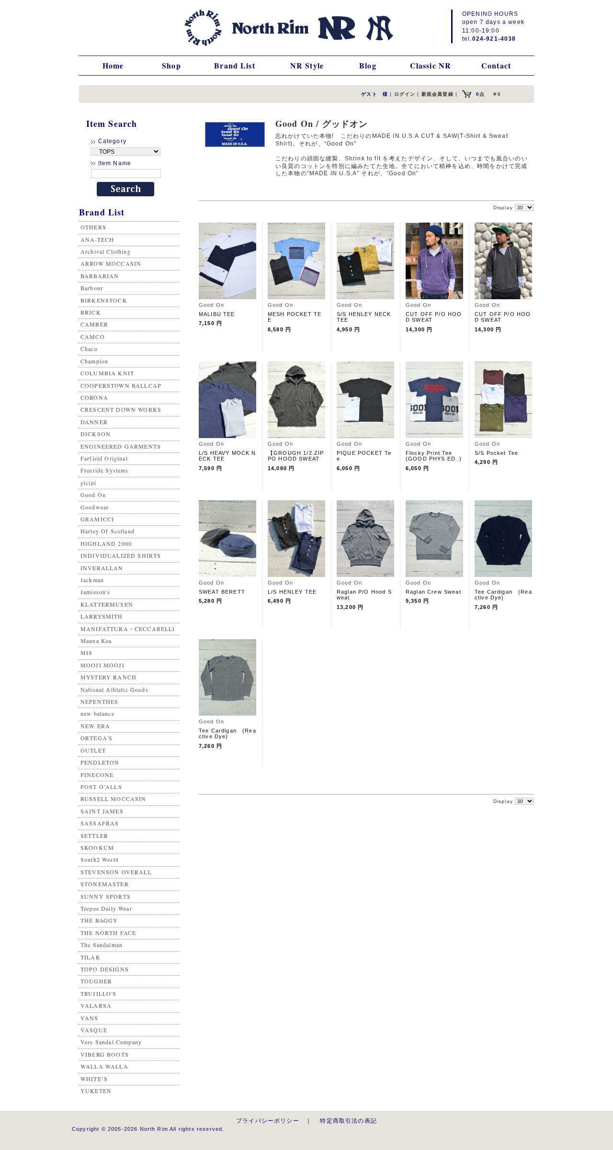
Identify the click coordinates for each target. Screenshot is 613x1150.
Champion (94, 361)
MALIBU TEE (217, 314)
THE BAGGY (99, 920)
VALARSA (96, 1005)
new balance (97, 713)
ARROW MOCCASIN (110, 263)
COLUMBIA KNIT (107, 373)
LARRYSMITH (101, 616)
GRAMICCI (97, 519)
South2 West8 (99, 859)
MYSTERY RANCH (108, 677)
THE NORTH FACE (108, 932)
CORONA (94, 397)
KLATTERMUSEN (106, 604)
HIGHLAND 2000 (106, 543)
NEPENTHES (99, 701)
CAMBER (94, 324)
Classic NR (431, 65)
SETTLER (94, 835)
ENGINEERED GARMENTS (120, 446)
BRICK (90, 312)
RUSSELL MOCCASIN (113, 798)
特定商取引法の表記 (348, 1120)
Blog (367, 65)
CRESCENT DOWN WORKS (120, 409)
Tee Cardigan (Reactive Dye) (503, 594)
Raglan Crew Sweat (433, 592)
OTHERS (93, 227)
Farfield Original (104, 458)
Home (113, 65)
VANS (89, 1018)
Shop (171, 65)
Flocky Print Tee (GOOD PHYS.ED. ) (434, 456)
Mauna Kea (96, 640)
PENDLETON (99, 762)
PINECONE (97, 774)
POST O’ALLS (101, 786)
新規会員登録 (437, 94)
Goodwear (94, 507)
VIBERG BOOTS (104, 1054)
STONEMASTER (104, 884)
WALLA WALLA (104, 1066)
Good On (93, 494)
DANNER (94, 422)
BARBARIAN (99, 276)
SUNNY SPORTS (105, 896)
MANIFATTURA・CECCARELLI (127, 628)
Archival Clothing (105, 251)
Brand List (234, 65)
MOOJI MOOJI (102, 665)
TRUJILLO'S (98, 993)
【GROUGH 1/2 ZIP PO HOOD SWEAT (296, 456)
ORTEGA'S (96, 738)
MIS (86, 652)
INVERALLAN (102, 568)
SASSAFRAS (99, 823)
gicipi (88, 482)
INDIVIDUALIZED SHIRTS (120, 555)
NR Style (307, 65)
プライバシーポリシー (267, 1120)
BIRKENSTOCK (103, 300)
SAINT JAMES (102, 811)
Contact (496, 65)
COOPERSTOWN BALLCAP (120, 385)
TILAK (90, 957)
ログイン (405, 94)
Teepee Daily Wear (106, 908)
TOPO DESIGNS (104, 969)
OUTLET (93, 750)
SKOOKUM (97, 847)
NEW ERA (95, 726)
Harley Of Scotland (107, 531)
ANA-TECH (97, 239)
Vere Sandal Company (111, 1042)
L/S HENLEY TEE (292, 592)
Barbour (91, 288)
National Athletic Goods (114, 689)
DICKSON (95, 434)
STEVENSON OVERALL (116, 872)
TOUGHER (96, 981)
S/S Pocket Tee (496, 453)
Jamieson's (95, 592)
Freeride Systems (104, 470)
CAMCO (92, 336)
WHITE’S (94, 1078)
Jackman (92, 580)
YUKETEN (96, 1090)
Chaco (89, 348)
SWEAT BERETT (222, 592)
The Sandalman (101, 944)
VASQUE (93, 1030)
